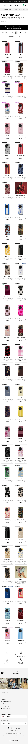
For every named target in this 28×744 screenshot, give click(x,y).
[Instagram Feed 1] (14, 683)
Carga (10, 9)
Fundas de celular (4, 9)
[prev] (1, 1)
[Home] (14, 5)
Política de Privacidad (20, 735)
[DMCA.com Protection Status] (14, 741)
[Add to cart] (11, 58)
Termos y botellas (21, 9)
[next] (26, 1)
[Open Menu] (2, 5)
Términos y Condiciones (8, 735)
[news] (23, 5)
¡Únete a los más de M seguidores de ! (16, 672)
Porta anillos (14, 9)
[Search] (5, 5)
